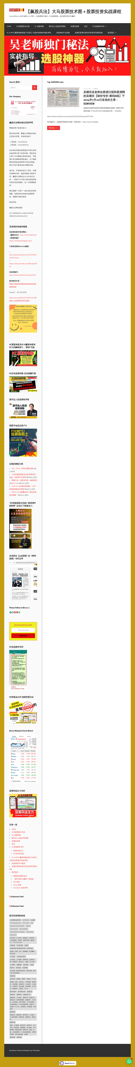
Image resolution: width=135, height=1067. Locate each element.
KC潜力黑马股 (18, 854)
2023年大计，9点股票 (28, 920)
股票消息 (12, 1012)
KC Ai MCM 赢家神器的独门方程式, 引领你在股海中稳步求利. (29, 33)
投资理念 (18, 967)
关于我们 (16, 882)
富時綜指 (25, 964)
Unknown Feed (17, 896)
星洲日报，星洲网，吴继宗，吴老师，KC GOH (23, 979)
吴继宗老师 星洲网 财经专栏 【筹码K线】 (21, 948)
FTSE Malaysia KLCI (15, 923)
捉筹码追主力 (18, 851)
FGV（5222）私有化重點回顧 (22, 468)
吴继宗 (26, 945)
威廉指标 (19, 964)
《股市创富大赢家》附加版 (23, 879)
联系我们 (111, 33)
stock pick (13, 935)
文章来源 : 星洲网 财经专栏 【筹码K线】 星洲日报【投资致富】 (23, 972)
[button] (129, 1061)
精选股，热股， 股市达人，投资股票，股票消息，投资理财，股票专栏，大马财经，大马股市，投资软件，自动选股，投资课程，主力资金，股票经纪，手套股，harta (23, 985)
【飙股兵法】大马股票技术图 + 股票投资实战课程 (73, 11)
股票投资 (19, 994)
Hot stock (26, 923)
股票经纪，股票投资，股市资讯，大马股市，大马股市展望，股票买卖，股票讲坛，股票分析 (23, 1017)
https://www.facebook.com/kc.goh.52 (22, 275)
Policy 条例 (17, 885)
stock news (29, 932)
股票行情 (12, 1022)
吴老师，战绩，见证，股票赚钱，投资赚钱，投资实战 (23, 952)
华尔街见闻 (20, 945)
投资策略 (25, 967)
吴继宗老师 (75, 26)
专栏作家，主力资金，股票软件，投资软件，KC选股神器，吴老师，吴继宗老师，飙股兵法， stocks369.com (23, 940)
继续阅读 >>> (53, 128)
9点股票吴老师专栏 (15, 920)
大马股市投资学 (21, 956)
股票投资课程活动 (20, 876)
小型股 (32, 964)
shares (28, 926)
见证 (85, 26)
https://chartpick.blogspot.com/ (20, 241)
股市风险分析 (22, 991)
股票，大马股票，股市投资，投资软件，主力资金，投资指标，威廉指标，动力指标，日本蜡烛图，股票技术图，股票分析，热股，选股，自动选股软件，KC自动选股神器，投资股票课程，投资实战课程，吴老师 (23, 1029)
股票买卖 (29, 991)
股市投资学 (13, 991)
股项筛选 (12, 1037)
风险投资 (19, 1037)
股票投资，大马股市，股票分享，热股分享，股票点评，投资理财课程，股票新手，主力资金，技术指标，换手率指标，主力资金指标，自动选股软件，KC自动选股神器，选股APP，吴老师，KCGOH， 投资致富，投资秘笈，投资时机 (23, 1003)
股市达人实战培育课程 (57, 26)
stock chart (14, 929)
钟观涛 (95, 89)
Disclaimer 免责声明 (20, 888)
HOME (9, 26)
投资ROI (12, 967)
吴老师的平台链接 (63, 33)
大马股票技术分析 (23, 26)
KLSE (32, 923)
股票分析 (12, 994)
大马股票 (12, 964)
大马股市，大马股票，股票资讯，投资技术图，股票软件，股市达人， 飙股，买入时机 (22, 961)
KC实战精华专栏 (99, 26)
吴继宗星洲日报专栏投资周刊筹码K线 (89, 33)
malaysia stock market (17, 926)
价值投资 (12, 945)
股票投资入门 (27, 994)
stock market (23, 929)
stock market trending (17, 932)
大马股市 (12, 956)
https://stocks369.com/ (28, 235)
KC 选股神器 (39, 26)
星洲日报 (12, 976)
